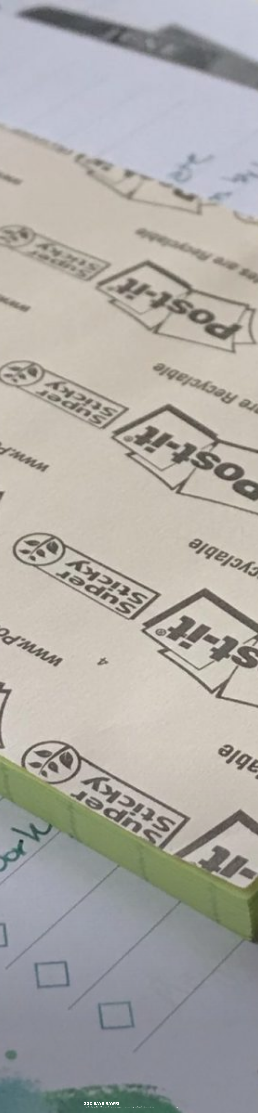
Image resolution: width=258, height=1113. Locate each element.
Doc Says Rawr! (101, 1103)
